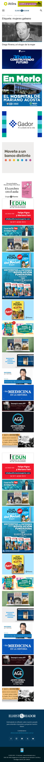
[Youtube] (33, 739)
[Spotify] (22, 739)
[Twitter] (27, 739)
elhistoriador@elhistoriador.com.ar (22, 733)
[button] (3, 10)
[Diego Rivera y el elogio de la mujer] (22, 32)
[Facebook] (11, 739)
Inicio (3, 15)
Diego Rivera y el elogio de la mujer (18, 44)
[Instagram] (16, 739)
